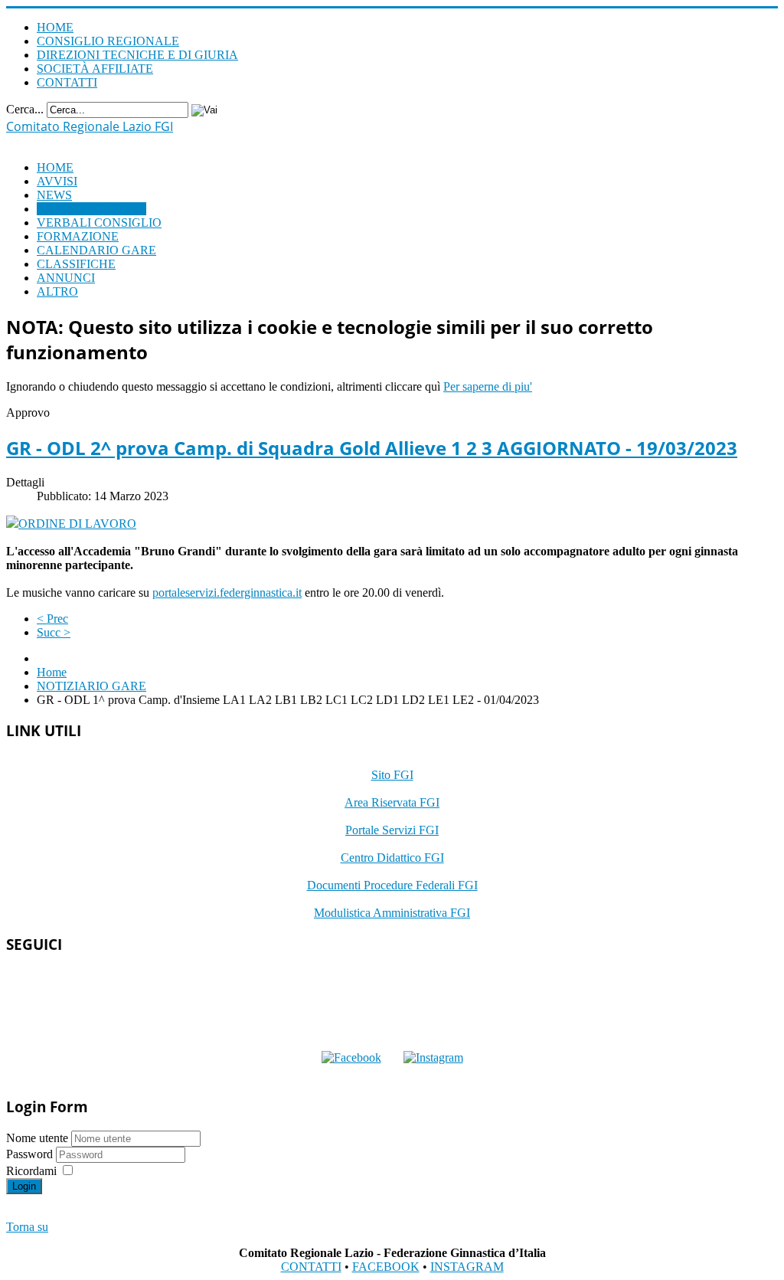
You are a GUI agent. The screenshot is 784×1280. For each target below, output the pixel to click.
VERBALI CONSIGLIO (99, 222)
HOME (55, 27)
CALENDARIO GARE (96, 250)
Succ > (53, 632)
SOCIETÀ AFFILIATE (95, 68)
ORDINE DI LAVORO (77, 523)
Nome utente (37, 1137)
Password (31, 1154)
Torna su (27, 1226)
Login (24, 1186)
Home (52, 672)
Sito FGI (392, 774)
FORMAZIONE (78, 236)
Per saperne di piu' (487, 386)
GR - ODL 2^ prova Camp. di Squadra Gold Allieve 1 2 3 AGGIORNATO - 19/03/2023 (371, 447)
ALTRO (57, 291)
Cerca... (25, 109)
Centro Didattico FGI (392, 857)
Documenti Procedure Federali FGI (392, 885)
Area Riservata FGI (392, 802)
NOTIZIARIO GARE (91, 208)
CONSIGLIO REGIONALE (108, 40)
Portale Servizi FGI (392, 829)
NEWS (54, 194)
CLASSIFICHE (76, 263)
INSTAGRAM (467, 1266)
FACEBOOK (386, 1266)
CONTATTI (67, 82)
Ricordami (31, 1170)
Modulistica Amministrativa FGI (392, 912)
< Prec (52, 618)
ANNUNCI (66, 277)
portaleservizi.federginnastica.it (227, 592)
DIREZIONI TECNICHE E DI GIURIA (137, 54)
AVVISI (57, 181)
